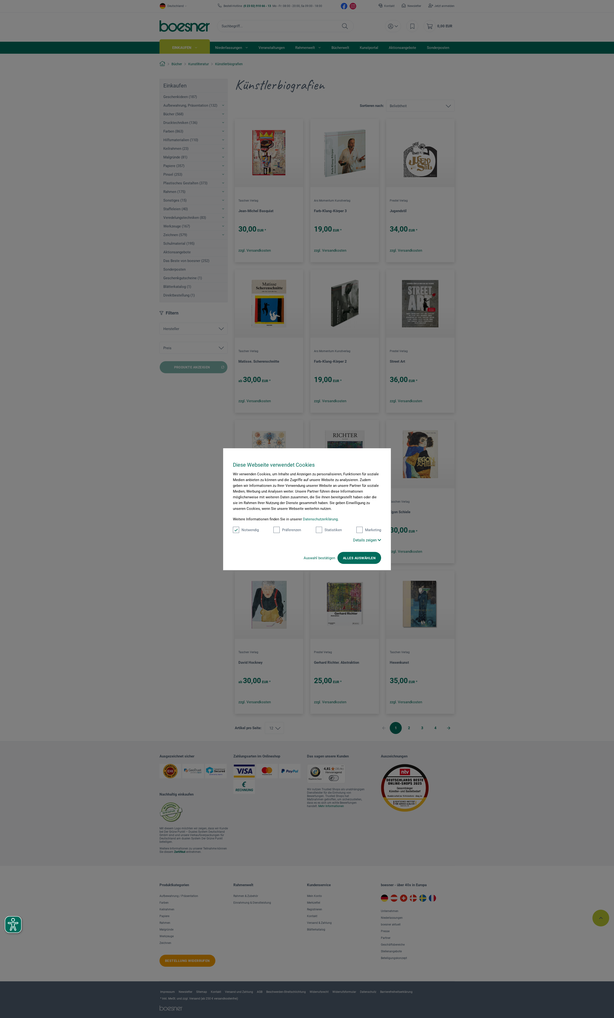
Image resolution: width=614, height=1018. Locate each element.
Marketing (373, 530)
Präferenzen (291, 530)
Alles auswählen (359, 558)
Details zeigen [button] (365, 540)
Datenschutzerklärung (320, 519)
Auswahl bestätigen (319, 558)
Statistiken (333, 530)
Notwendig (250, 530)
